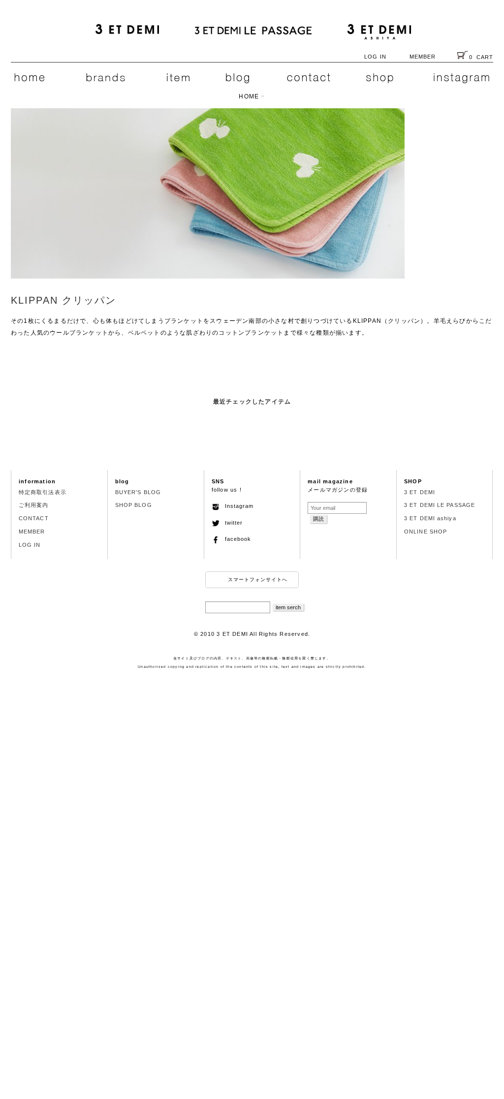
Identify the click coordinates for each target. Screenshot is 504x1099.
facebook (235, 539)
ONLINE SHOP (425, 531)
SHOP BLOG (133, 505)
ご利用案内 (34, 505)
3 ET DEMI (419, 492)
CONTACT (34, 518)
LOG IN (375, 57)
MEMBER (423, 57)
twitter (231, 523)
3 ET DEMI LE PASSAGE (439, 505)
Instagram (236, 506)
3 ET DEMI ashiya (430, 518)
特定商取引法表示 (42, 492)
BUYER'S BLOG (138, 492)
